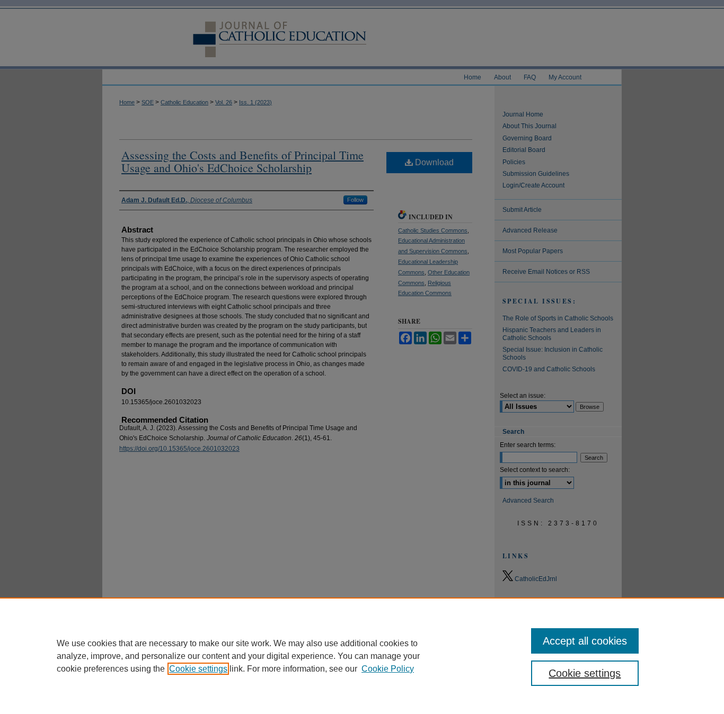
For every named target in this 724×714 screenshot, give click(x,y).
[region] (362, 655)
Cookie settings (198, 668)
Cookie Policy (387, 668)
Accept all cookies (585, 641)
